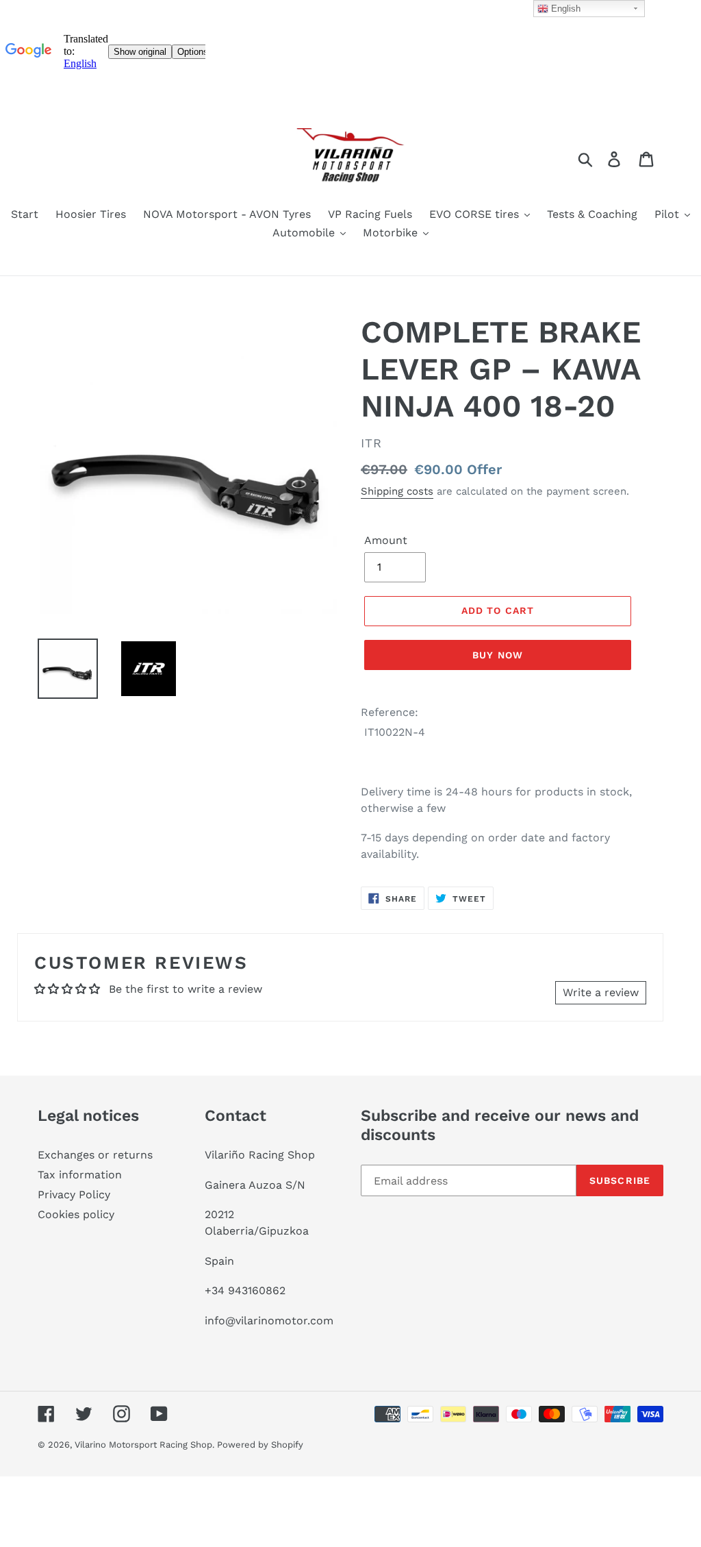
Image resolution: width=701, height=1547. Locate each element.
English (564, 8)
